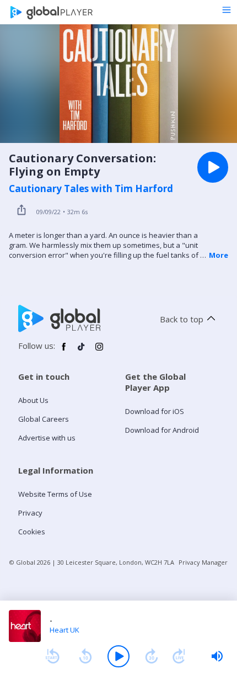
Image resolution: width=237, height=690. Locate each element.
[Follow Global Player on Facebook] (64, 351)
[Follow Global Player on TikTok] (81, 351)
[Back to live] (179, 656)
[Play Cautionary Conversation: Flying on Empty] (212, 167)
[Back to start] (52, 656)
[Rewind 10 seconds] (85, 656)
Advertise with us (47, 438)
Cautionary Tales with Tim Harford (91, 189)
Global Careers (43, 419)
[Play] (118, 656)
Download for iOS (154, 411)
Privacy (30, 513)
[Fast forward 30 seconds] (152, 656)
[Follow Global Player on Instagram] (99, 351)
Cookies (31, 532)
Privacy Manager (203, 562)
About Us (33, 400)
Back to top (181, 319)
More (218, 255)
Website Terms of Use (55, 494)
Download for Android (162, 430)
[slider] (217, 656)
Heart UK (64, 630)
